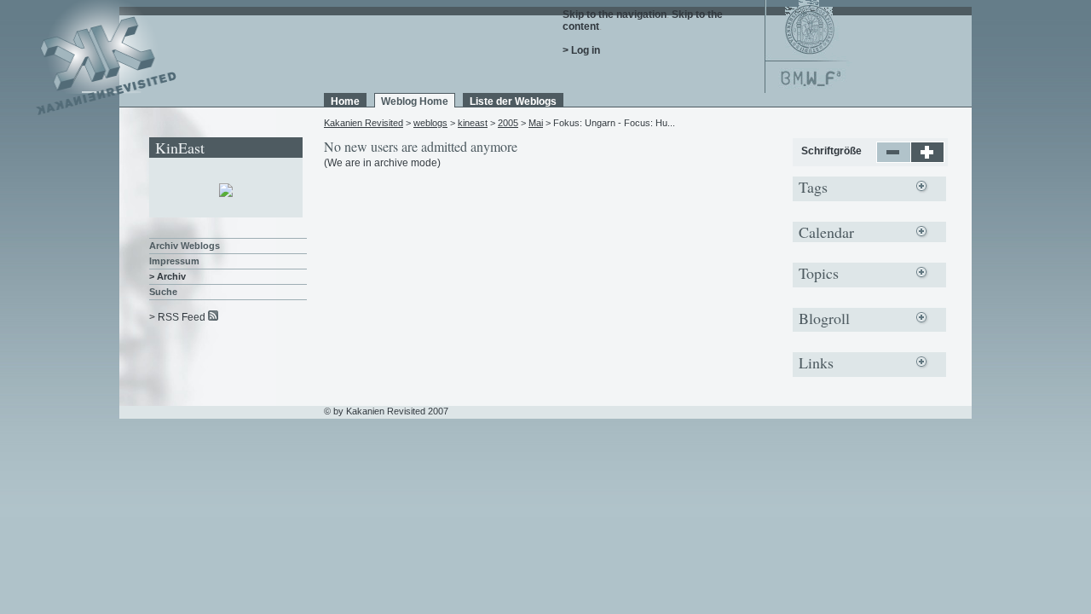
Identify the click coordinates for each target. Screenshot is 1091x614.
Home (345, 101)
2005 (508, 123)
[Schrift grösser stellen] (927, 159)
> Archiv (167, 276)
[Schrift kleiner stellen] (893, 159)
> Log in (581, 50)
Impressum (174, 261)
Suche (163, 292)
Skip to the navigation (615, 14)
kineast (473, 123)
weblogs (430, 123)
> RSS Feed (177, 317)
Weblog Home (414, 101)
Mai (535, 123)
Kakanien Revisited (363, 123)
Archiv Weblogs (184, 245)
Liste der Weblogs (513, 101)
